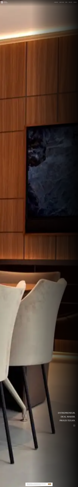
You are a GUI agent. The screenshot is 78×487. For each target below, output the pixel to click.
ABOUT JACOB (61, 2)
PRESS (66, 2)
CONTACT (75, 2)
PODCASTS (70, 2)
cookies (33, 483)
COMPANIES (56, 2)
